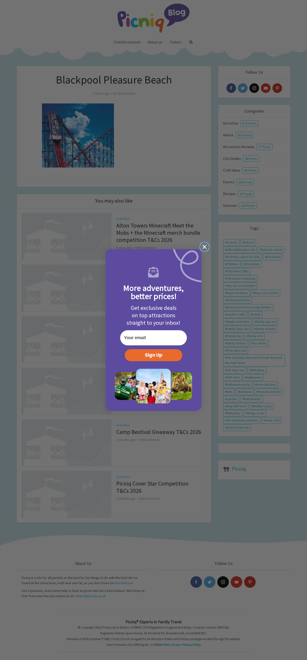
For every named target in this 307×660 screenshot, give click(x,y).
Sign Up (153, 355)
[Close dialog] (204, 247)
